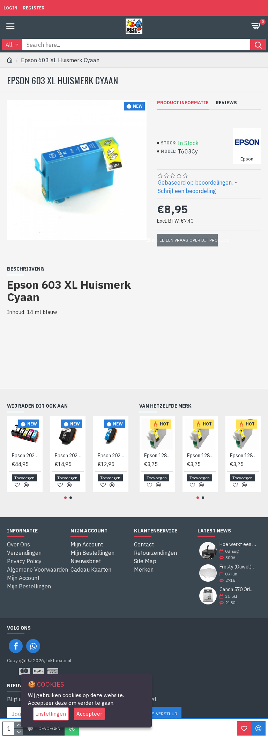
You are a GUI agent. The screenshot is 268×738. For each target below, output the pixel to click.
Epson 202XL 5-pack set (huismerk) (26, 455)
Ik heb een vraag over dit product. (187, 240)
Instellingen (51, 713)
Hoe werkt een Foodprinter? (237, 544)
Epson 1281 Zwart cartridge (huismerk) (158, 455)
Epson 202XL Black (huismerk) (69, 455)
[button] (65, 497)
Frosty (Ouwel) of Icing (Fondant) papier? (237, 566)
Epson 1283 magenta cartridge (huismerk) (244, 455)
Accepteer (89, 713)
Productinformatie (183, 103)
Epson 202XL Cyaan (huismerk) (112, 455)
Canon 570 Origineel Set (237, 589)
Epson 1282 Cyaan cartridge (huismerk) (201, 455)
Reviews (226, 103)
